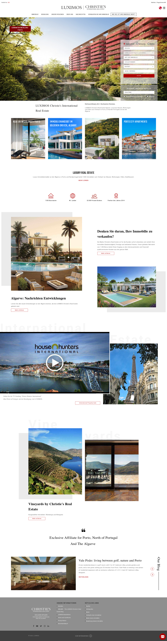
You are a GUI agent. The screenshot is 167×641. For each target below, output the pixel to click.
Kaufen (88, 606)
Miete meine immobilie (92, 618)
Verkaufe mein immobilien (93, 615)
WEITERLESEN (83, 580)
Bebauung (45, 14)
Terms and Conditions (64, 617)
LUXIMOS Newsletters (64, 614)
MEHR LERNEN (83, 180)
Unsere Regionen (57, 14)
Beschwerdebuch (63, 623)
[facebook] (33, 626)
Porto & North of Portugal (134, 96)
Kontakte (60, 606)
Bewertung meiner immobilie (94, 621)
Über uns (69, 14)
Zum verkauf (130, 44)
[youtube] (37, 626)
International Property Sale (87, 403)
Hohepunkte (89, 609)
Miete (87, 612)
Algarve (151, 96)
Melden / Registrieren (157, 2)
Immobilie (35, 14)
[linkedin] (48, 626)
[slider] (52, 393)
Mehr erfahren (19, 310)
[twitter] (41, 626)
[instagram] (45, 626)
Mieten (152, 44)
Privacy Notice (62, 620)
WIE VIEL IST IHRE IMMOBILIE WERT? (123, 14)
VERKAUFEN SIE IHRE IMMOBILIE (98, 14)
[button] (152, 569)
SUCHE (139, 75)
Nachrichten (80, 14)
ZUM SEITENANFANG (82, 636)
